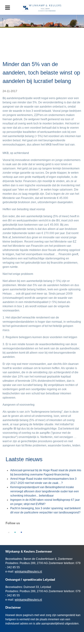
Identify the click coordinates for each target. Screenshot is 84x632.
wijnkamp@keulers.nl (28, 571)
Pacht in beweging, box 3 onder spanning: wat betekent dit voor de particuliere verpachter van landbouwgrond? (45, 510)
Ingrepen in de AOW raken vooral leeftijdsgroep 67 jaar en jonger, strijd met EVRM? (45, 502)
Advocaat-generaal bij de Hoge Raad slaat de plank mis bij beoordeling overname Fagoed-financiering (45, 472)
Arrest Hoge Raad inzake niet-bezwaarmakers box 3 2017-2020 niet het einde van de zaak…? (43, 481)
